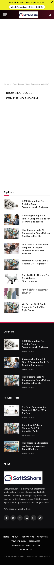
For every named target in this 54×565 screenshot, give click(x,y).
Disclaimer (34, 541)
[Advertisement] (27, 51)
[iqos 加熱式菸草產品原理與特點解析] (11, 293)
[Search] (49, 14)
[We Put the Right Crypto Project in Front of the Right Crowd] (11, 307)
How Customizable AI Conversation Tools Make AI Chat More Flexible (36, 233)
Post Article (27, 549)
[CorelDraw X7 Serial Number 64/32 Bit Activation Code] (11, 428)
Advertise (42, 537)
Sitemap (37, 545)
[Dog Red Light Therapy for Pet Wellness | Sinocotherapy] (11, 278)
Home (6, 537)
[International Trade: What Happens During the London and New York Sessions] (11, 248)
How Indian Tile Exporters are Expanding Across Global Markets (35, 446)
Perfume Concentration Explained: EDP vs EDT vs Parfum (34, 410)
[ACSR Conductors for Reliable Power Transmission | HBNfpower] (11, 204)
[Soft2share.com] (28, 14)
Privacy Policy (18, 541)
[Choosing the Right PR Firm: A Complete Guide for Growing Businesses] (11, 219)
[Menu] (5, 14)
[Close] (52, 2)
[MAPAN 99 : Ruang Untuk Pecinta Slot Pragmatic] (11, 264)
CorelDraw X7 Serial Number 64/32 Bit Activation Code (32, 428)
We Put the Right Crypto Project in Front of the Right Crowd (34, 307)
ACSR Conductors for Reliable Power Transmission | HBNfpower (35, 204)
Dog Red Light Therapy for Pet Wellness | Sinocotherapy (35, 278)
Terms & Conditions (19, 545)
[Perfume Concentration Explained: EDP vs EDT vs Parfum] (11, 410)
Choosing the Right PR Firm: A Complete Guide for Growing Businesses (36, 218)
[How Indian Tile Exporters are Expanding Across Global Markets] (11, 446)
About (15, 537)
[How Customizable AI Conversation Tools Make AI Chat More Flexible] (11, 233)
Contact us (27, 537)
